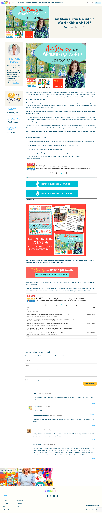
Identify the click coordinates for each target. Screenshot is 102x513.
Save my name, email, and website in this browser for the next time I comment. (48, 380)
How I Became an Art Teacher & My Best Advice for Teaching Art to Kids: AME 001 (48, 314)
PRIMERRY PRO (46, 2)
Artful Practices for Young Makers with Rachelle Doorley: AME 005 (45, 332)
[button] (8, 470)
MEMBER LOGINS (59, 2)
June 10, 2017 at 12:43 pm (45, 406)
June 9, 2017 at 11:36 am (44, 393)
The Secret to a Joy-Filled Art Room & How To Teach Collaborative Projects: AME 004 (49, 328)
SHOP (52, 2)
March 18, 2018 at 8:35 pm (45, 430)
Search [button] (98, 2)
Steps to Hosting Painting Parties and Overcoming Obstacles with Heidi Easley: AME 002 (50, 319)
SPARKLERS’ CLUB (36, 2)
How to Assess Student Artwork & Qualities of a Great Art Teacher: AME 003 (47, 323)
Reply (93, 403)
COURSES (28, 2)
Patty (36, 406)
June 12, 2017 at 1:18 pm (56, 415)
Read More (16, 83)
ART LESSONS (20, 2)
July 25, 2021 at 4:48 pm (49, 444)
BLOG (13, 2)
